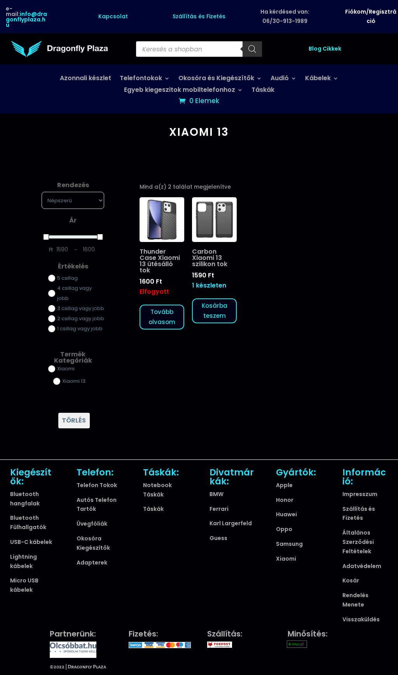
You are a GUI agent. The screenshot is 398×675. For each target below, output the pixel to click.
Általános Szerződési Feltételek (358, 542)
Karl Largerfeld (230, 523)
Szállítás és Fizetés (199, 16)
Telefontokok (141, 78)
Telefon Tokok (97, 485)
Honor (284, 500)
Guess (218, 538)
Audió (280, 78)
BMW (216, 494)
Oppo (284, 529)
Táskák (262, 90)
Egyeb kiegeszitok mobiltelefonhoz (179, 90)
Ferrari (219, 509)
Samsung (289, 544)
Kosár (350, 580)
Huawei (286, 514)
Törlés (74, 420)
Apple (284, 485)
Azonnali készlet (85, 78)
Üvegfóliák (92, 524)
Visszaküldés (361, 619)
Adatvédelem (361, 566)
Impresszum (359, 494)
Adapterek (92, 562)
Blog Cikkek (325, 49)
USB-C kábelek (31, 542)
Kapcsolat (113, 16)
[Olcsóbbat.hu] (73, 649)
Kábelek (318, 78)
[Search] (252, 49)
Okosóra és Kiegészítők (216, 78)
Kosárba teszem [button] (214, 311)
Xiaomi (286, 559)
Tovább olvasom (161, 317)
